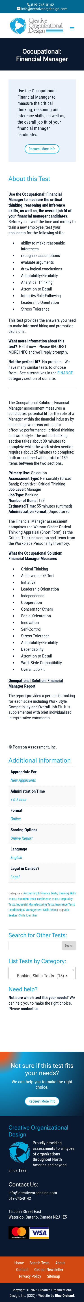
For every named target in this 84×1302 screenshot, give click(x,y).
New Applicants (23, 780)
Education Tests (26, 899)
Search (69, 945)
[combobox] (42, 973)
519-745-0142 (42, 5)
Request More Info (42, 149)
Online (16, 818)
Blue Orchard (64, 1296)
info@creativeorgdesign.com (33, 1192)
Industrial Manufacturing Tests (35, 904)
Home (19, 1263)
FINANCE (65, 372)
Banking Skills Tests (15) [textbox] (41, 976)
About (60, 1263)
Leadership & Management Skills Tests (32, 910)
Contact (22, 1269)
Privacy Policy (30, 1276)
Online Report (21, 838)
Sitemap (53, 1276)
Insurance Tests (65, 904)
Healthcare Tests (47, 899)
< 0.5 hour (19, 799)
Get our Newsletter (48, 1269)
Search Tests (40, 1263)
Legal (15, 876)
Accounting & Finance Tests (40, 893)
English (16, 857)
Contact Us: (24, 1184)
